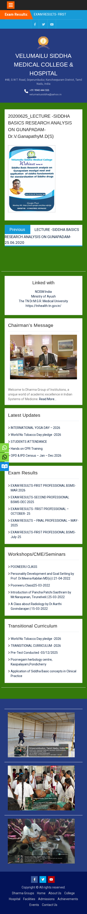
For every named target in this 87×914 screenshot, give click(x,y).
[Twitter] (43, 24)
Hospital (14, 899)
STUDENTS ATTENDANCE (29, 441)
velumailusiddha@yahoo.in (45, 94)
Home (41, 893)
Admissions (46, 899)
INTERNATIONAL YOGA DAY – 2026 (35, 428)
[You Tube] (52, 24)
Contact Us (49, 905)
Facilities (29, 899)
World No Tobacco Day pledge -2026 (36, 434)
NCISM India (43, 291)
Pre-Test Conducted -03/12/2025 (34, 652)
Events (34, 905)
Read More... (47, 399)
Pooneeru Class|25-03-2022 (30, 585)
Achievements (68, 899)
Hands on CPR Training (27, 448)
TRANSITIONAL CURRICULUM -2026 (36, 645)
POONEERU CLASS (24, 567)
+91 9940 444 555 (39, 90)
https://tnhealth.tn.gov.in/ (43, 306)
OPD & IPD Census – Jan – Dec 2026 (36, 455)
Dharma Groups (23, 893)
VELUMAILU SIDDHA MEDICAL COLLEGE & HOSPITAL (43, 64)
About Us (54, 893)
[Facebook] (35, 24)
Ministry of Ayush (43, 296)
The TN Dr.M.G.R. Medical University (43, 301)
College (69, 893)
